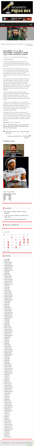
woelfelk (16, 57)
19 (28, 242)
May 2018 (6, 398)
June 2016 (7, 433)
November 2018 (8, 388)
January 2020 (7, 366)
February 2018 (8, 402)
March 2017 (7, 419)
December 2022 (8, 312)
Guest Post (25, 57)
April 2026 (6, 260)
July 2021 (6, 338)
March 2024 (7, 290)
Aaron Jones (22, 124)
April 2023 (6, 306)
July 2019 (6, 376)
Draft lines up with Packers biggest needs (15, 219)
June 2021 (7, 340)
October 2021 (7, 334)
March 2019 (7, 382)
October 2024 (7, 282)
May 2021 (6, 341)
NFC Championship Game (21, 126)
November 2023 (8, 296)
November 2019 (8, 369)
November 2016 (8, 426)
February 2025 (8, 276)
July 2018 (6, 394)
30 (16, 247)
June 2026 (7, 259)
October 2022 (7, 315)
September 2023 (8, 299)
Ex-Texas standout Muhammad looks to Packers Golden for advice (15, 184)
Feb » (8, 251)
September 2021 (8, 335)
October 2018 (7, 390)
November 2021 (8, 332)
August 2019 (7, 374)
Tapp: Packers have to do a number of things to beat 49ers (17, 131)
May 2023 (6, 304)
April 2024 (6, 289)
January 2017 (7, 422)
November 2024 (8, 281)
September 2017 (8, 410)
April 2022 (6, 324)
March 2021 (7, 345)
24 (20, 245)
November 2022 (8, 313)
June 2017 (7, 415)
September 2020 (8, 354)
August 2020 (7, 355)
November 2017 (8, 407)
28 (8, 247)
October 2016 (7, 427)
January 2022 (7, 329)
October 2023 (7, 298)
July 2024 (6, 285)
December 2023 (8, 295)
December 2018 (8, 387)
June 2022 (7, 321)
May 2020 (6, 360)
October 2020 (7, 352)
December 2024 (8, 279)
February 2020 (8, 365)
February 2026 (8, 262)
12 (28, 240)
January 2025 (7, 278)
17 (20, 242)
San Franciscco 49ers (11, 128)
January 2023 (7, 310)
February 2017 (8, 421)
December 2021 (8, 331)
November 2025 (8, 267)
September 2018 (8, 391)
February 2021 (8, 346)
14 (8, 242)
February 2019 (8, 383)
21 (8, 245)
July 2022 (6, 320)
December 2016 (8, 424)
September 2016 (8, 429)
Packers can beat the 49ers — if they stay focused (18, 136)
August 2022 (7, 318)
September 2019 (8, 373)
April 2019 (6, 380)
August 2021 (7, 337)
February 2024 (8, 292)
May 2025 (6, 271)
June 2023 (7, 303)
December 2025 (8, 265)
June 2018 (7, 396)
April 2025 (6, 273)
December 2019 (8, 368)
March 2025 (7, 275)
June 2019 (7, 377)
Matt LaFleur (11, 126)
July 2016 (6, 432)
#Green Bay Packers (13, 124)
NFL (4, 128)
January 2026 (7, 264)
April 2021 (6, 343)
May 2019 (6, 379)
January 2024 (7, 293)
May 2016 (6, 435)
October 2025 (7, 268)
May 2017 (6, 416)
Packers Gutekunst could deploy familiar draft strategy (13, 153)
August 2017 (7, 412)
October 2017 (7, 408)
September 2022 (8, 317)
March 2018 (7, 401)
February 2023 (8, 309)
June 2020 (7, 359)
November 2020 (8, 351)
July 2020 (6, 357)
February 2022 (8, 327)
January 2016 (7, 436)
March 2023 (7, 307)
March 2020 (7, 363)
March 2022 (7, 326)
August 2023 (7, 301)
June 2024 (7, 287)
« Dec (4, 251)
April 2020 (6, 362)
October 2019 (7, 371)
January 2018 (7, 404)
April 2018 (6, 399)
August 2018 (7, 393)
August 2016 (7, 430)
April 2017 (6, 418)
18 (24, 242)
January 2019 (7, 385)
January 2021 (7, 348)
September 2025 (8, 270)
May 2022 (6, 323)
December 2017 (8, 405)
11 (24, 240)
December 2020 (8, 349)
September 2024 (8, 284)
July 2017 (6, 413)
